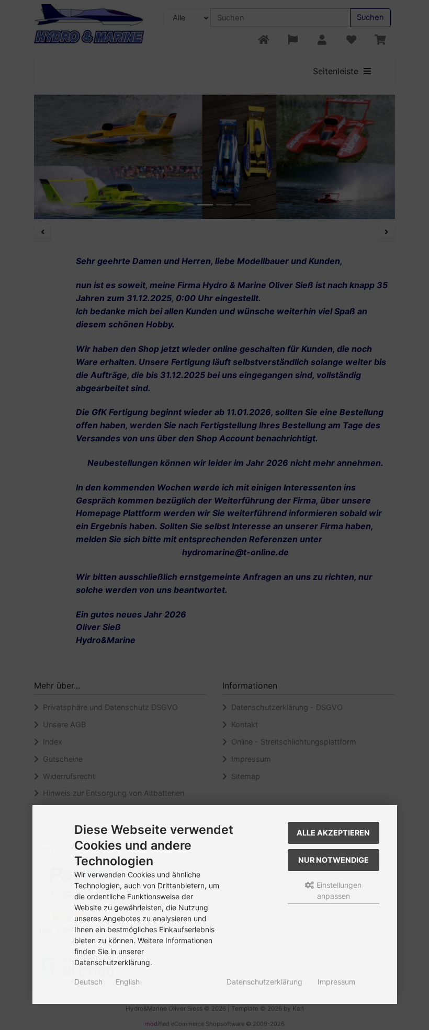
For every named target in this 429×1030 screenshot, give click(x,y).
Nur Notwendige (333, 859)
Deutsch (88, 981)
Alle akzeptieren (333, 832)
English (128, 981)
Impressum (336, 981)
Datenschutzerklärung (264, 981)
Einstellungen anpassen (338, 890)
